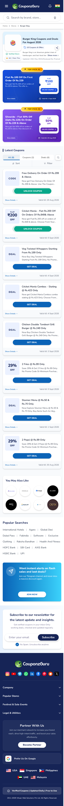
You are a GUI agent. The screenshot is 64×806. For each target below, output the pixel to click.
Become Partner (32, 744)
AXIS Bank (40, 547)
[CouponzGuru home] (25, 6)
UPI (22, 553)
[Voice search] (55, 17)
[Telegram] (19, 673)
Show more (52, 55)
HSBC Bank (9, 553)
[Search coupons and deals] (58, 157)
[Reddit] (50, 673)
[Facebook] (38, 673)
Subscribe (48, 637)
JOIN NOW (32, 594)
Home (5, 26)
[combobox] (30, 18)
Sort (18, 163)
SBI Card (25, 547)
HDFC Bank (9, 547)
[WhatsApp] (26, 673)
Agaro (32, 529)
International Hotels (13, 529)
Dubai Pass (9, 535)
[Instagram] (7, 673)
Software (38, 535)
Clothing (7, 541)
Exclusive (53, 535)
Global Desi (46, 529)
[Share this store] (57, 47)
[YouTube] (13, 673)
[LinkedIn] (32, 673)
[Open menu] (6, 6)
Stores (13, 26)
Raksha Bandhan (26, 541)
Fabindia (24, 535)
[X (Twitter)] (56, 673)
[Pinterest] (44, 673)
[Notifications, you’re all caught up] (50, 6)
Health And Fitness (50, 541)
